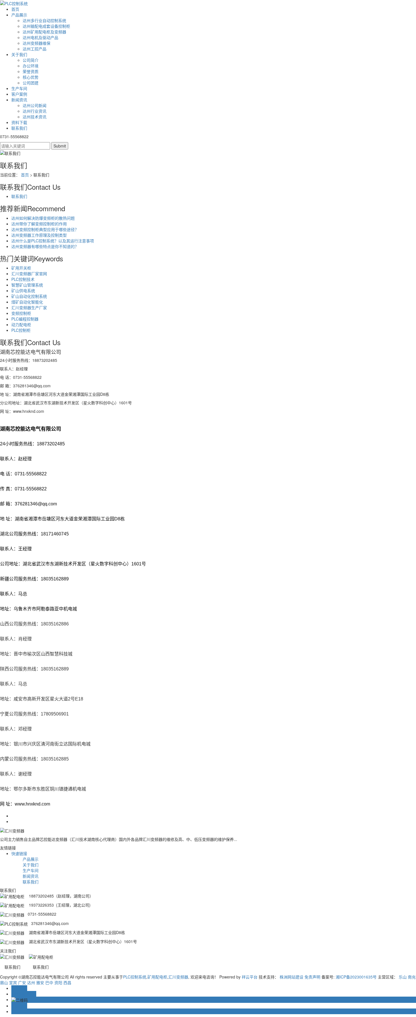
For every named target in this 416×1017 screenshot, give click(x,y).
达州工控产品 (34, 49)
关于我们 (19, 54)
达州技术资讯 (34, 116)
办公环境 (30, 66)
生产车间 (19, 88)
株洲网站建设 (291, 977)
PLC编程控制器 (24, 319)
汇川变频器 (178, 977)
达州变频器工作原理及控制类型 (39, 235)
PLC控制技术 (23, 279)
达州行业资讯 (34, 111)
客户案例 (19, 94)
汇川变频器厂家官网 (29, 273)
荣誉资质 (30, 71)
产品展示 (19, 15)
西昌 (67, 982)
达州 (31, 982)
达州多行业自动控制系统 (44, 20)
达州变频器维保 (36, 43)
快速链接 (19, 853)
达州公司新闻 (34, 105)
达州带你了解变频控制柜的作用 (39, 224)
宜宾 (13, 982)
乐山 (403, 977)
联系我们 (19, 128)
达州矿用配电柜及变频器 (44, 32)
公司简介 (30, 60)
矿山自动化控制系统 (29, 296)
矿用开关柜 (21, 268)
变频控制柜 (21, 313)
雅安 (40, 982)
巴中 (49, 982)
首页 (15, 9)
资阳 (58, 982)
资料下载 (19, 122)
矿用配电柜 (157, 977)
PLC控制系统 (134, 977)
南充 (412, 977)
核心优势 (30, 77)
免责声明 (312, 977)
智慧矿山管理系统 (27, 285)
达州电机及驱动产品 (40, 37)
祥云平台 (250, 977)
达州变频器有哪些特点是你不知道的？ (45, 246)
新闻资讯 (19, 99)
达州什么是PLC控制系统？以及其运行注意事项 (52, 240)
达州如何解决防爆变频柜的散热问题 (43, 218)
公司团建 (30, 83)
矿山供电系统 (23, 290)
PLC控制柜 (21, 330)
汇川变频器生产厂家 (29, 307)
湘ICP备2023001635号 (356, 977)
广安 (22, 982)
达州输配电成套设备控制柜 (46, 26)
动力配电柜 (21, 324)
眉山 (4, 982)
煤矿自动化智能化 (27, 302)
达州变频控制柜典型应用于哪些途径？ (45, 229)
